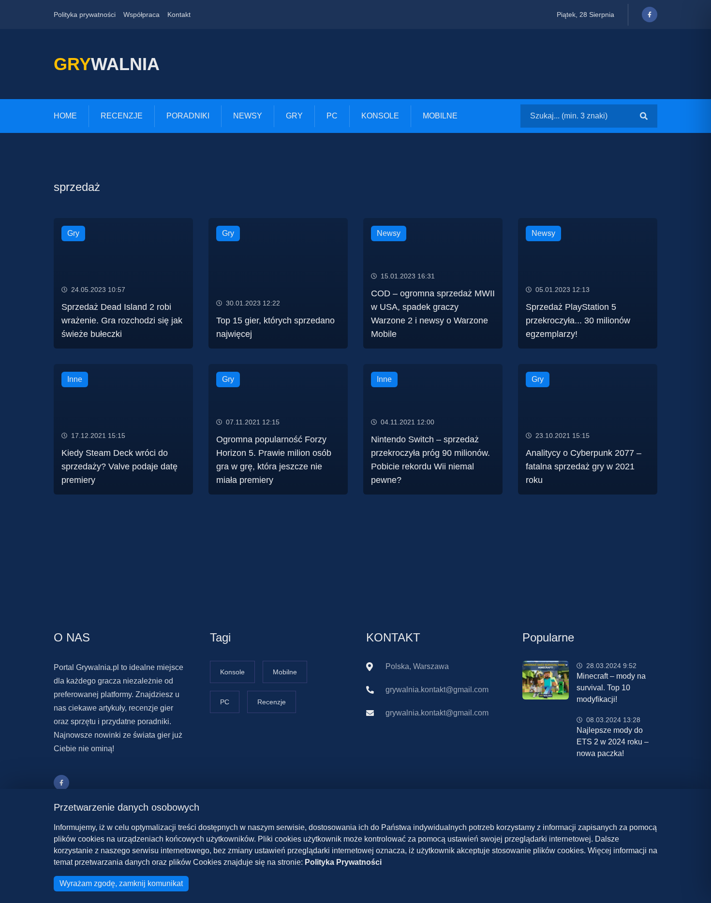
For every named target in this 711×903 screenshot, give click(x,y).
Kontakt (179, 14)
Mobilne (440, 116)
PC (332, 116)
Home (65, 116)
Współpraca (141, 14)
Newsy (247, 116)
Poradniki (187, 116)
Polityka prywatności (85, 14)
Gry (294, 116)
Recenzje (122, 116)
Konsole (380, 116)
